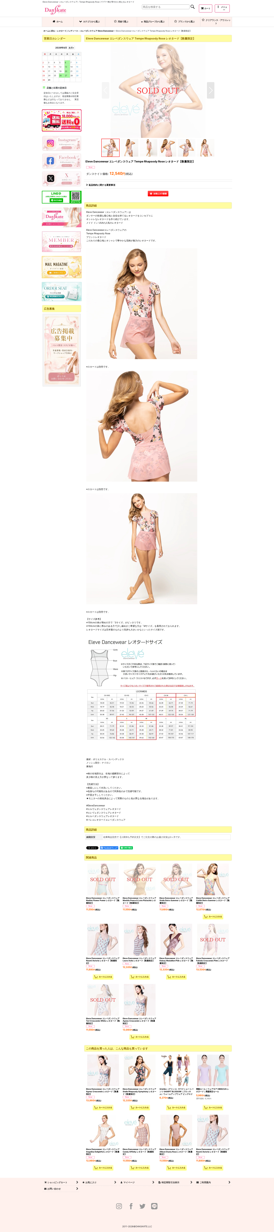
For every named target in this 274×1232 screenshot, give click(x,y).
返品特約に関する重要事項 (102, 185)
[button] (222, 8)
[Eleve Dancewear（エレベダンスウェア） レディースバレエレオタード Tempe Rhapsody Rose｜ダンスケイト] (158, 90)
